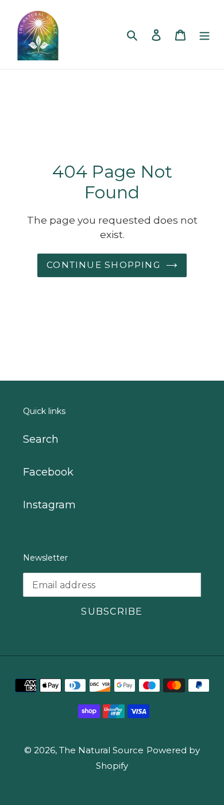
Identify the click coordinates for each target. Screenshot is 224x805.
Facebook (48, 472)
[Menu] (204, 34)
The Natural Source (101, 750)
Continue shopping (103, 264)
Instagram (49, 505)
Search (41, 439)
